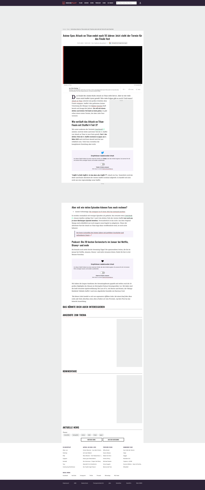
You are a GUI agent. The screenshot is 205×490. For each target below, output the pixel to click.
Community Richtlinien (69, 467)
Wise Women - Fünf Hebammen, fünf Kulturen (92, 455)
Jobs (110, 483)
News (68, 29)
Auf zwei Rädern (87, 453)
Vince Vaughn (107, 464)
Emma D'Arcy (106, 458)
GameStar (118, 483)
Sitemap (65, 453)
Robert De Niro (107, 455)
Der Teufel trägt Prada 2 (89, 467)
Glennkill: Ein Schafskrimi (90, 464)
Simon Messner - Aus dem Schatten (92, 450)
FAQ (64, 455)
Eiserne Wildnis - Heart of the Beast (132, 464)
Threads (99, 475)
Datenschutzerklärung (107, 169)
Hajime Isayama (96, 106)
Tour (64, 464)
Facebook (65, 475)
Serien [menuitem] (86, 3)
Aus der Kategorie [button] (113, 440)
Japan (101, 435)
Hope (124, 453)
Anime (83, 435)
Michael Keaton (107, 461)
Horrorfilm (66, 435)
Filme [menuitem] (80, 3)
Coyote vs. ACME (127, 461)
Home (64, 29)
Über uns (65, 450)
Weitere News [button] (92, 440)
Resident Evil (126, 458)
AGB (75, 483)
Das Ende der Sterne (128, 450)
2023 (89, 435)
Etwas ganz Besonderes (89, 458)
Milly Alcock (106, 450)
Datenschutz (84, 483)
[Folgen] (79, 88)
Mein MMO (139, 483)
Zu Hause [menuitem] (110, 3)
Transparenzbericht (98, 483)
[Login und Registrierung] (140, 3)
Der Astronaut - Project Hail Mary (92, 461)
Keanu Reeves (107, 453)
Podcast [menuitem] (98, 3)
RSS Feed (116, 475)
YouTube (74, 475)
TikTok (91, 475)
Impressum (66, 483)
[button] (130, 89)
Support (65, 458)
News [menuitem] (92, 3)
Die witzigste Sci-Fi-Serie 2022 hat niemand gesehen (107, 212)
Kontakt (65, 461)
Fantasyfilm (75, 435)
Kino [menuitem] (104, 3)
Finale (95, 435)
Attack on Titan (77, 101)
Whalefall (125, 467)
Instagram (83, 475)
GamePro (128, 483)
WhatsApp (107, 475)
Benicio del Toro (107, 467)
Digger (125, 455)
